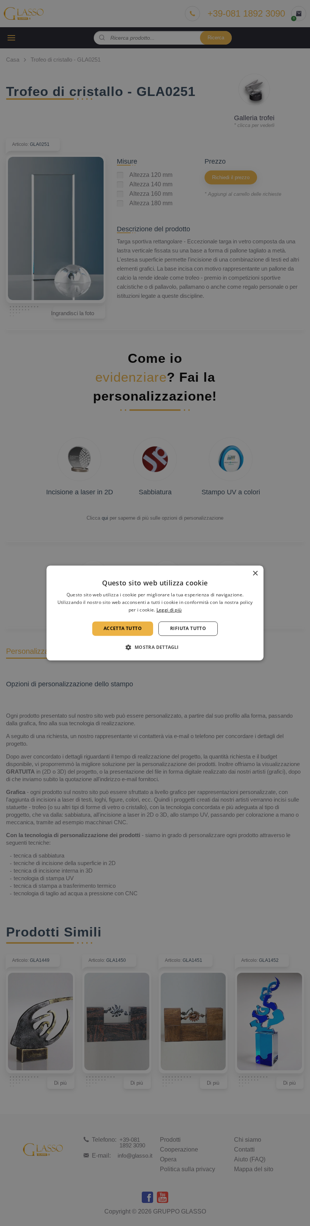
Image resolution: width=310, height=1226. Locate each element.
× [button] (255, 573)
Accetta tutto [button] (123, 628)
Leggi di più (169, 610)
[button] (154, 647)
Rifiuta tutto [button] (188, 628)
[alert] (155, 613)
